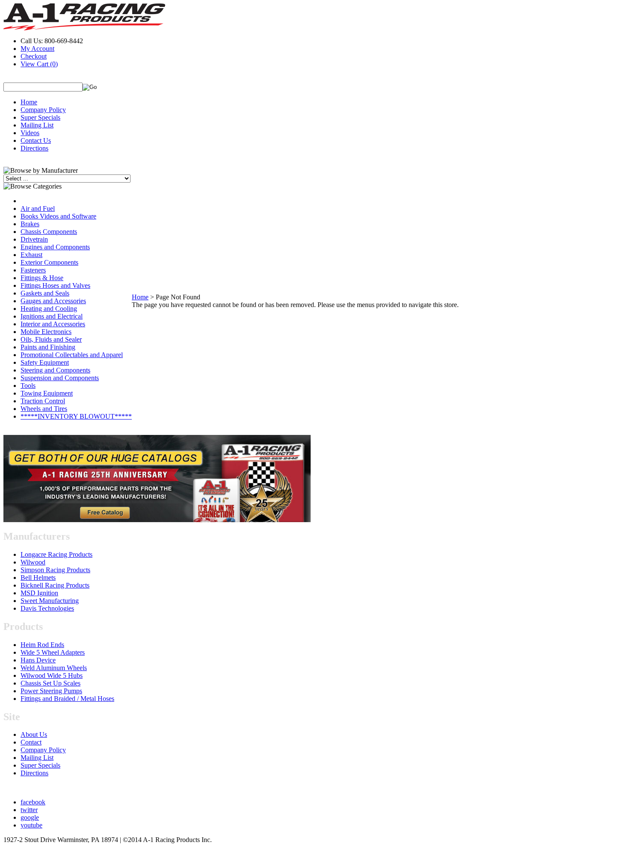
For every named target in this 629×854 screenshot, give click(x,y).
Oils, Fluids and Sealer (51, 339)
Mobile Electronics (46, 331)
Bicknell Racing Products (55, 585)
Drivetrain (34, 239)
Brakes (30, 224)
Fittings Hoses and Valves (55, 285)
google (30, 817)
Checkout (34, 56)
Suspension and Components (60, 377)
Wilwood (33, 562)
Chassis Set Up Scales (50, 683)
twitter (29, 809)
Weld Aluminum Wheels (54, 667)
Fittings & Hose (42, 277)
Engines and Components (55, 247)
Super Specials (40, 117)
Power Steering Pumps (51, 690)
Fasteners (33, 270)
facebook (33, 802)
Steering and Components (55, 370)
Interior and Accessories (53, 324)
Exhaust (31, 254)
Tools (28, 385)
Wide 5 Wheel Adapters (53, 652)
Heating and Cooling (49, 308)
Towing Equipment (47, 393)
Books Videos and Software (58, 216)
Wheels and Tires (44, 408)
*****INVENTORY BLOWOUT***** (76, 416)
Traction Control (43, 401)
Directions (34, 148)
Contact (31, 742)
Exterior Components (49, 262)
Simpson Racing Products (55, 569)
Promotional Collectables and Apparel (72, 354)
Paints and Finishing (48, 347)
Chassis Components (49, 231)
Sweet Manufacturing (50, 600)
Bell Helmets (38, 577)
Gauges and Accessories (53, 300)
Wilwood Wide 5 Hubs (52, 675)
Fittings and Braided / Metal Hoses (67, 698)
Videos (30, 132)
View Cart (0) (39, 64)
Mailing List (37, 125)
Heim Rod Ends (42, 644)
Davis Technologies (47, 608)
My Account (37, 48)
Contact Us (36, 140)
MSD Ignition (39, 593)
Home (29, 102)
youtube (31, 825)
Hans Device (38, 660)
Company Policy (43, 109)
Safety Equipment (45, 362)
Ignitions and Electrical (52, 316)
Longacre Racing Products (56, 554)
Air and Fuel (38, 208)
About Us (34, 734)
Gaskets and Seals (45, 293)
